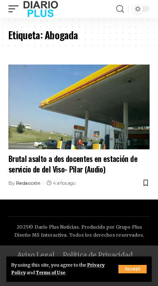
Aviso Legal (35, 255)
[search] (120, 9)
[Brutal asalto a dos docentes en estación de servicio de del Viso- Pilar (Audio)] (79, 107)
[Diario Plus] (41, 9)
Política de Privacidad (98, 255)
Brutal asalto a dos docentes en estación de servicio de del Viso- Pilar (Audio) (72, 164)
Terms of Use (50, 272)
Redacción (28, 183)
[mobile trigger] (15, 9)
